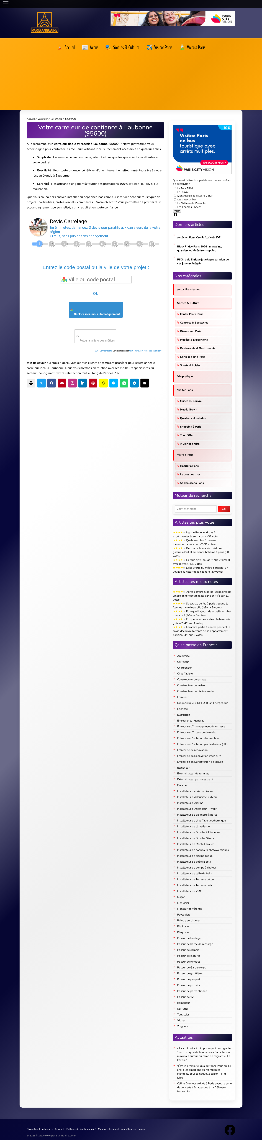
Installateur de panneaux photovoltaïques (203, 850)
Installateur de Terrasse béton (195, 879)
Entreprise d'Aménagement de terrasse (201, 726)
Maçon (181, 897)
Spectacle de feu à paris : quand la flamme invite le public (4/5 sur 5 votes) (200, 605)
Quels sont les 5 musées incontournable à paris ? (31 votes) (194, 542)
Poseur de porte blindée (192, 991)
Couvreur (183, 697)
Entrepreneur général (190, 720)
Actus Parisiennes (188, 289)
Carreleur (183, 662)
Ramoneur (183, 1003)
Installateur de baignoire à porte (197, 814)
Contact (59, 1129)
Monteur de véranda (189, 909)
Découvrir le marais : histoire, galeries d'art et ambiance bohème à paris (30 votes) (201, 552)
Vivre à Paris (185, 455)
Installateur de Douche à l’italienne (198, 832)
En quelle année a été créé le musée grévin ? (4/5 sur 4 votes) (201, 621)
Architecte (183, 656)
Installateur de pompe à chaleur (196, 867)
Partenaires (47, 1129)
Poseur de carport (188, 950)
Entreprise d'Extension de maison (197, 732)
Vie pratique (185, 376)
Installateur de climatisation (194, 826)
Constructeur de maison (191, 685)
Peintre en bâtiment (189, 920)
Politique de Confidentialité (81, 1129)
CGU (97, 351)
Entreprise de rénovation (192, 750)
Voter (177, 211)
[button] (31, 383)
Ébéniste (182, 709)
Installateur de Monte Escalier (195, 844)
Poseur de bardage (189, 938)
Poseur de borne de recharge (195, 944)
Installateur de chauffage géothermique (201, 820)
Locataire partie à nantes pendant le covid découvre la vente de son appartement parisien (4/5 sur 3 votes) (201, 631)
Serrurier (182, 1008)
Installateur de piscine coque (194, 856)
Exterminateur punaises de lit (195, 779)
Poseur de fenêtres (188, 961)
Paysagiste (183, 914)
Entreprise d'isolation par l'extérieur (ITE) (202, 744)
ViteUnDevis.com (136, 351)
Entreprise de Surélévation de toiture (200, 762)
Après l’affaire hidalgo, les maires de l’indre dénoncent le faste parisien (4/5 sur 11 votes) (202, 595)
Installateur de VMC (189, 891)
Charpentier (184, 667)
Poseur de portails (188, 985)
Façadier (182, 785)
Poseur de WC (186, 997)
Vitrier (181, 1020)
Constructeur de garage (191, 679)
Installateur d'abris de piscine (195, 791)
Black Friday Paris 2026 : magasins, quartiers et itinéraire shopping (199, 248)
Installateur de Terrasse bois (194, 885)
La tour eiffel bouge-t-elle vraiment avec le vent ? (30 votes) (201, 562)
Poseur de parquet (188, 979)
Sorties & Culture (188, 303)
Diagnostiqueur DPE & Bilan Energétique (202, 703)
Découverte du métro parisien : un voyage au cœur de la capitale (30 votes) (200, 569)
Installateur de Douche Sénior (195, 838)
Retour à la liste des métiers (97, 340)
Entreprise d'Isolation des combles (198, 738)
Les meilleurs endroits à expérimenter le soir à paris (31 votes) (196, 534)
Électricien (183, 715)
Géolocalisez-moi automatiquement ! (97, 314)
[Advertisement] (131, 80)
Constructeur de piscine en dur (196, 691)
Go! (224, 508)
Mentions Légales (108, 1129)
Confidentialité (106, 351)
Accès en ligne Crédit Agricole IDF (198, 237)
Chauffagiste (185, 673)
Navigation (32, 1129)
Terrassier (183, 1014)
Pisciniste (183, 926)
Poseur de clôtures (188, 956)
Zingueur (182, 1026)
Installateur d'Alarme (190, 803)
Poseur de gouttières (190, 973)
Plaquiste (183, 932)
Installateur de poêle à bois (194, 862)
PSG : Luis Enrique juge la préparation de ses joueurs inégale (203, 261)
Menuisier (183, 903)
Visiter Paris (185, 390)
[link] (66, 47)
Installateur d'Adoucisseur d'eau (197, 797)
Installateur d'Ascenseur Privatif (197, 809)
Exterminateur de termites (193, 773)
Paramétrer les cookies (132, 1129)
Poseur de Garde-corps (191, 967)
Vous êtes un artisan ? (153, 351)
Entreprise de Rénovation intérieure (199, 756)
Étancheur (183, 767)
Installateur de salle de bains (195, 873)
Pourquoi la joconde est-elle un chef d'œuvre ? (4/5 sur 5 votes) (202, 613)
